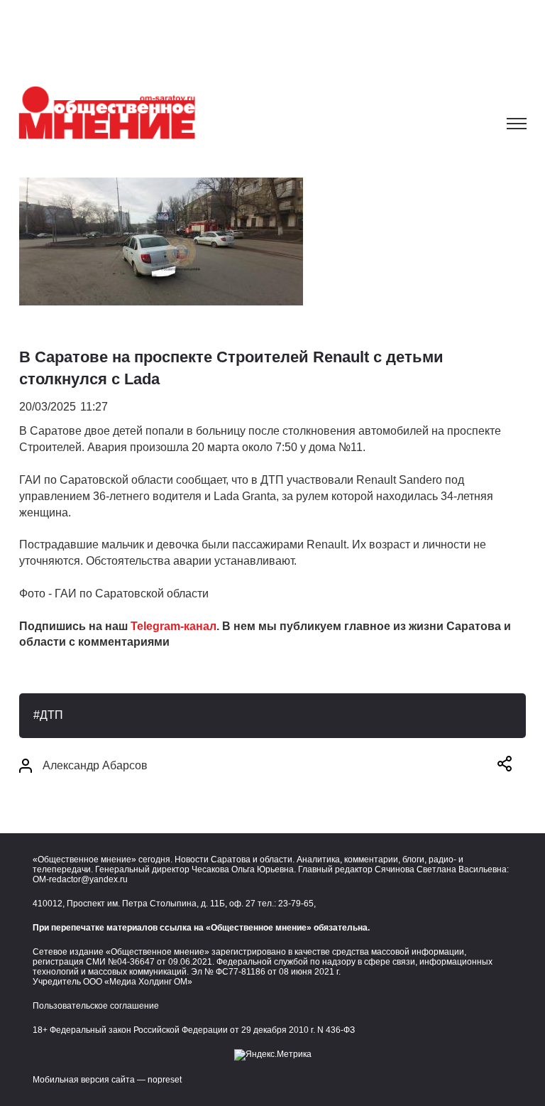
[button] (504, 766)
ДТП (51, 715)
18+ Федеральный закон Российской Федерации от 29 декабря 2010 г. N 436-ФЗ (194, 1030)
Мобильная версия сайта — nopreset (107, 1080)
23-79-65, (297, 904)
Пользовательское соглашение (96, 1006)
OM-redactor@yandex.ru (80, 879)
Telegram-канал (173, 626)
